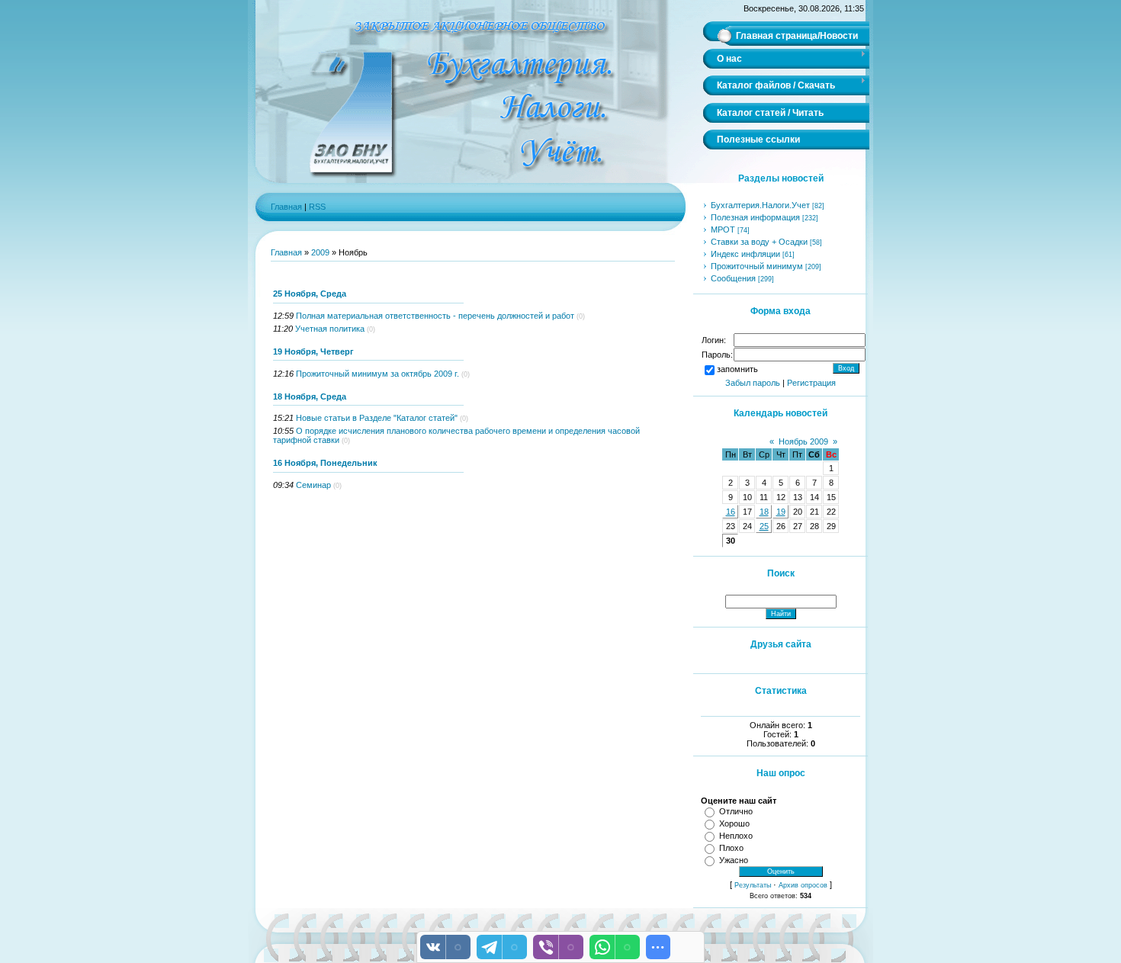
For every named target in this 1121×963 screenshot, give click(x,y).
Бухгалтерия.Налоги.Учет (760, 205)
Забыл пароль (752, 382)
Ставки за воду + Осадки (759, 241)
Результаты (752, 885)
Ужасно (733, 860)
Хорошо (734, 823)
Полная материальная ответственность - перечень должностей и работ (435, 315)
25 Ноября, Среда (309, 293)
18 (764, 511)
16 (730, 511)
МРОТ (723, 229)
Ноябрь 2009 (803, 441)
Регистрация (811, 382)
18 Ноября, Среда (309, 396)
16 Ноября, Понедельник (325, 462)
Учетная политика (330, 328)
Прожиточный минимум (757, 266)
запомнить (737, 369)
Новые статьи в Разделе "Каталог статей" (377, 417)
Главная (286, 206)
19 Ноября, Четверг (313, 351)
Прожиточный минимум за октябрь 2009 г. (377, 373)
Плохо (731, 847)
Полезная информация (755, 217)
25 (764, 526)
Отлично (736, 811)
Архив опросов (803, 885)
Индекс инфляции (745, 253)
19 (780, 511)
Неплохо (736, 835)
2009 (320, 252)
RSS (317, 206)
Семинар (313, 485)
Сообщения (733, 278)
